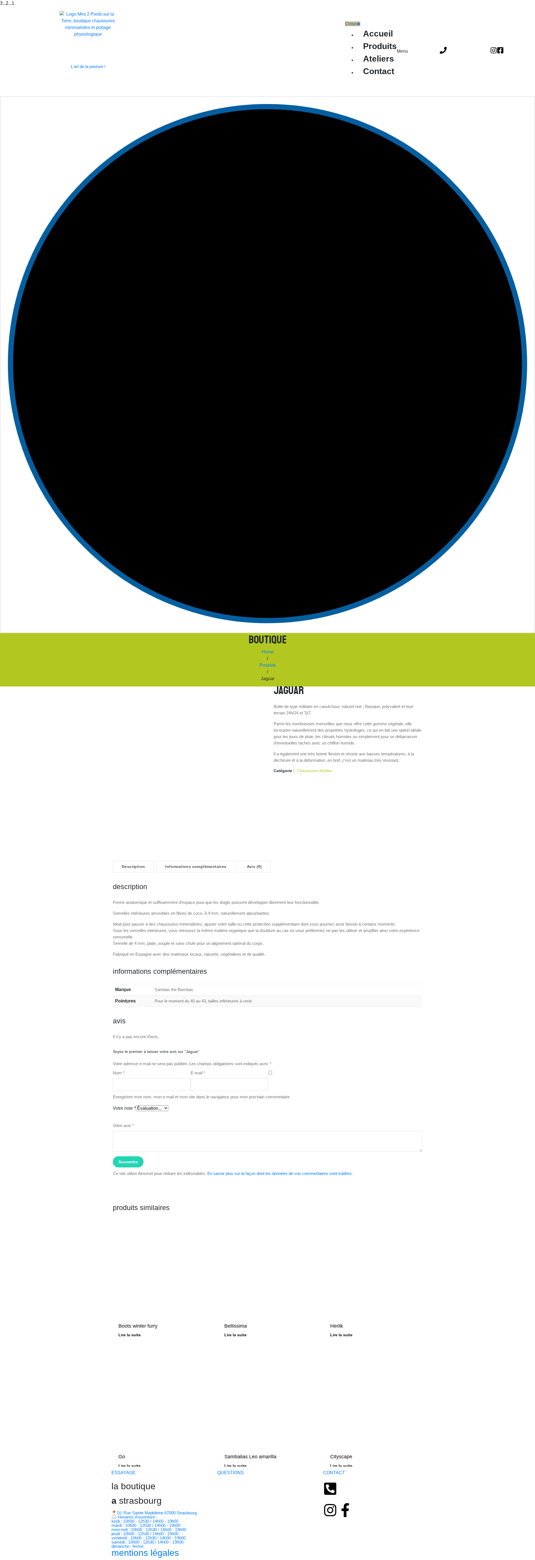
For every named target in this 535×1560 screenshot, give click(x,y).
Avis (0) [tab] (254, 866)
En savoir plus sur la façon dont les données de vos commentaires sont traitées (279, 1173)
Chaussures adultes (314, 770)
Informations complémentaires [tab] (195, 866)
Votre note (124, 1108)
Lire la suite (129, 1335)
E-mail (198, 1072)
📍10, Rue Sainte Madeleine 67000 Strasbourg (154, 1512)
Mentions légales (145, 1553)
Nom (119, 1072)
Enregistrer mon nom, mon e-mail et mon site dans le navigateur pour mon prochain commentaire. (202, 1096)
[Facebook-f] (345, 1510)
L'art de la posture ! (88, 66)
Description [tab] (133, 866)
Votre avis (123, 1125)
